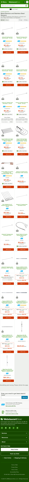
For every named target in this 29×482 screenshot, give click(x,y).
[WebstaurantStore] (14, 419)
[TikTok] (13, 428)
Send (10, 279)
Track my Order (14, 453)
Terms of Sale (14, 464)
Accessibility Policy (14, 472)
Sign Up (25, 397)
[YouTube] (6, 428)
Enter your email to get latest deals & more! (13, 394)
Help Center (14, 449)
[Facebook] (9, 428)
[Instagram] (2, 428)
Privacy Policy (14, 467)
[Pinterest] (17, 428)
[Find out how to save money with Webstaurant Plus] (4, 41)
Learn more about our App (12, 413)
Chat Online (7, 458)
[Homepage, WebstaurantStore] (14, 2)
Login (2, 277)
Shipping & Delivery (20, 458)
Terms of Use (14, 469)
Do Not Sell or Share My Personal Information (14, 474)
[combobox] (14, 5)
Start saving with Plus (11, 405)
